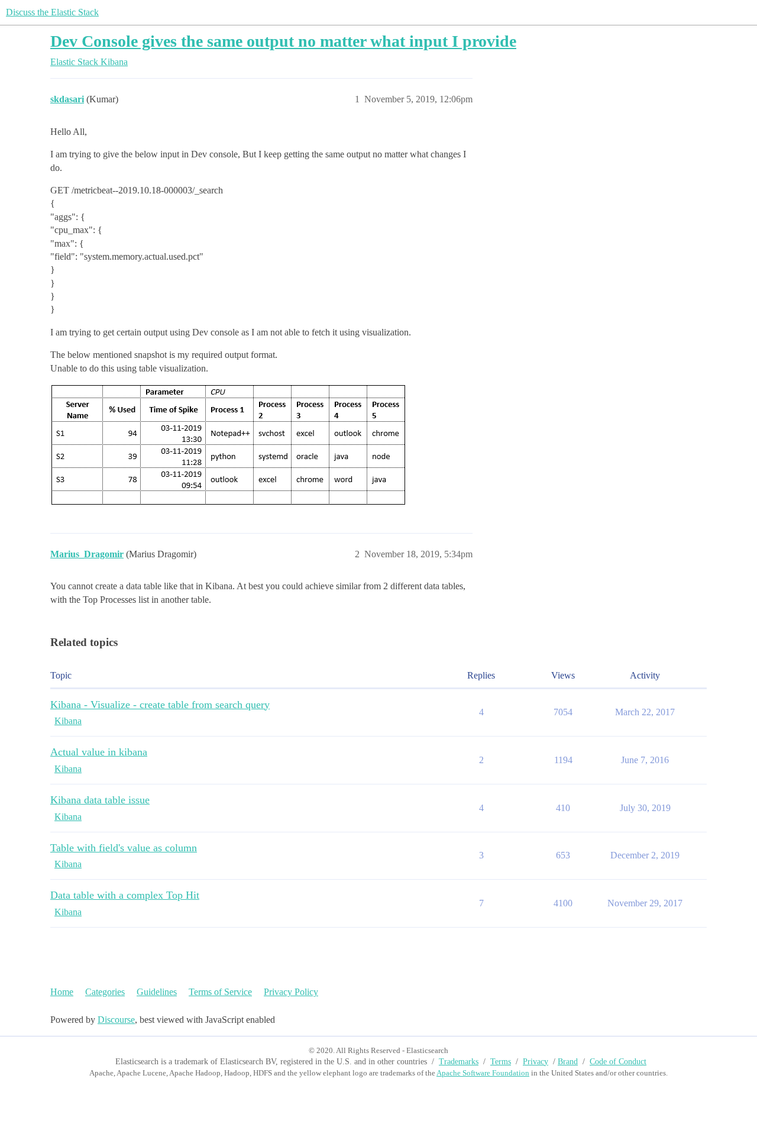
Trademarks (458, 1061)
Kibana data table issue (100, 800)
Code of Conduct (618, 1061)
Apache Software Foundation (482, 1072)
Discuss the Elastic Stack (52, 12)
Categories (105, 992)
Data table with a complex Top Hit (124, 895)
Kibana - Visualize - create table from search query (160, 705)
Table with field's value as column (123, 848)
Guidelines (157, 992)
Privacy (535, 1061)
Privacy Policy (291, 992)
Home (61, 992)
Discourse (116, 1020)
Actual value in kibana (98, 752)
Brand (568, 1061)
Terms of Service (220, 992)
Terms (500, 1061)
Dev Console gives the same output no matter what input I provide (283, 41)
